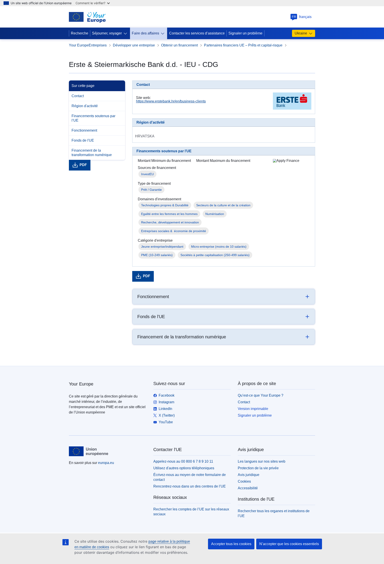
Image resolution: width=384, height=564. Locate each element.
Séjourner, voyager (107, 33)
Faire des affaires (145, 33)
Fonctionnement (84, 130)
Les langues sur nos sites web (261, 461)
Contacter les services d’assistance (197, 33)
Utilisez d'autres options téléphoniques (183, 468)
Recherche (79, 33)
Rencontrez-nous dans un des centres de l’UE (189, 486)
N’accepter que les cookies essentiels (289, 544)
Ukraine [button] (301, 33)
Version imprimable (253, 409)
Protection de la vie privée (258, 468)
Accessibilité (248, 488)
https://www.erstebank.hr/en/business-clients (171, 101)
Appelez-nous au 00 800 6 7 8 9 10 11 (183, 461)
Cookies (244, 481)
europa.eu (106, 463)
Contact (78, 96)
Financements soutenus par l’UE (93, 118)
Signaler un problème (245, 33)
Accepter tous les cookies (231, 544)
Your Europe (79, 45)
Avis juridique (248, 475)
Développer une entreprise (134, 45)
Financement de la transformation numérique (92, 153)
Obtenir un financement (179, 45)
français (302, 17)
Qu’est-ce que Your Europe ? (260, 395)
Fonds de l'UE (83, 140)
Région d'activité (85, 106)
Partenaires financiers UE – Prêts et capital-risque (243, 45)
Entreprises (98, 45)
